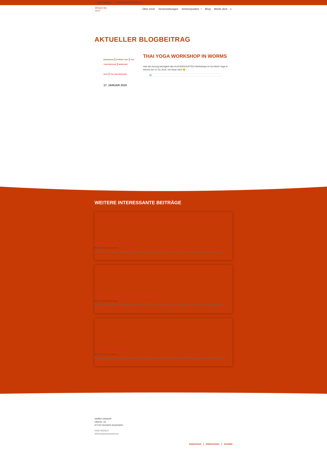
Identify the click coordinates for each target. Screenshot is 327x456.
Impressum (196, 444)
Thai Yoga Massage (118, 74)
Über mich (148, 9)
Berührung (108, 60)
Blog (208, 9)
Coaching (114, 248)
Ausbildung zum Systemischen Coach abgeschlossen (126, 296)
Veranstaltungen (168, 9)
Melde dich (220, 9)
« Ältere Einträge (103, 375)
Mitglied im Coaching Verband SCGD (115, 243)
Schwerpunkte (190, 9)
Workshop (123, 64)
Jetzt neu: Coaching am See (111, 350)
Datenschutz (213, 444)
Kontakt (228, 444)
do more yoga (122, 60)
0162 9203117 (102, 430)
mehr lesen (100, 255)
